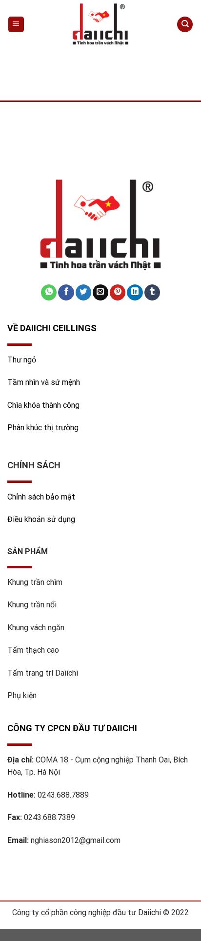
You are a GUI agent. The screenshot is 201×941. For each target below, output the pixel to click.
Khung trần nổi (32, 604)
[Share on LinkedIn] (134, 292)
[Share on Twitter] (83, 292)
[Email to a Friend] (100, 292)
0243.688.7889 (63, 795)
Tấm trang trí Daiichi (42, 673)
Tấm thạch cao (33, 650)
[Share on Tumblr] (152, 292)
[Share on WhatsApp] (49, 292)
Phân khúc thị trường (43, 427)
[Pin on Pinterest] (117, 292)
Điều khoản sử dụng (41, 519)
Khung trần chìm (34, 582)
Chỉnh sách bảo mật (41, 496)
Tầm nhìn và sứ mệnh (44, 382)
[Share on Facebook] (66, 292)
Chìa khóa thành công (43, 405)
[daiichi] (100, 24)
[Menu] (16, 25)
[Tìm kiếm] (185, 25)
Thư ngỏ (21, 359)
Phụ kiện (22, 695)
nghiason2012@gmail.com (76, 840)
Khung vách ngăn (35, 627)
